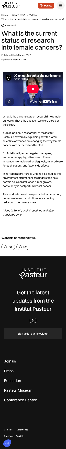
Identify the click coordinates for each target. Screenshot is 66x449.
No (25, 246)
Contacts (8, 429)
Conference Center (20, 400)
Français (8, 436)
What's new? (18, 15)
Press (9, 370)
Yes (10, 246)
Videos (33, 15)
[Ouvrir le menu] (61, 5)
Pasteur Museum (18, 390)
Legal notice (22, 429)
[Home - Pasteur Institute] (11, 5)
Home (4, 15)
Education (12, 380)
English (19, 436)
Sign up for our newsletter (33, 333)
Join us (10, 361)
